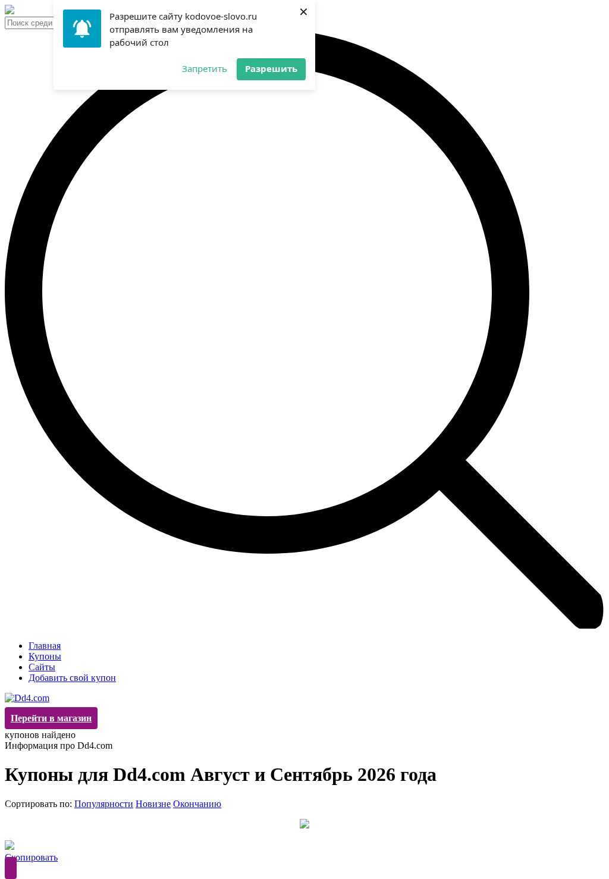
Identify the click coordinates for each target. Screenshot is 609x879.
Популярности (103, 804)
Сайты (42, 667)
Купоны (45, 656)
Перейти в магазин (51, 718)
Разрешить (271, 68)
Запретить (204, 68)
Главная (45, 646)
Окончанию (197, 804)
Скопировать (31, 857)
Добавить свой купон (72, 678)
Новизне (153, 804)
